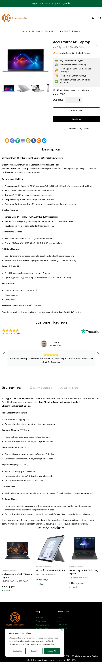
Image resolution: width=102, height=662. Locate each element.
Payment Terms (42, 624)
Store (59, 620)
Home (24, 31)
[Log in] (93, 18)
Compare (72, 128)
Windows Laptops (43, 567)
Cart (59, 632)
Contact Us (62, 628)
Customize (17, 651)
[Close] (62, 630)
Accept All (52, 651)
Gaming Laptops (9, 570)
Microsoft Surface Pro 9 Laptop (51, 570)
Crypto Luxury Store (53, 157)
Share (86, 128)
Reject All (35, 651)
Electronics (50, 31)
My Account (62, 624)
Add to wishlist (97, 43)
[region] (34, 643)
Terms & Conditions (40, 619)
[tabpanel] (51, 461)
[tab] (11, 388)
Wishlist (60, 635)
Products (36, 31)
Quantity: (58, 99)
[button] (4, 353)
